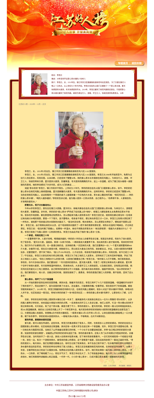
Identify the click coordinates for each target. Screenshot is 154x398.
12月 (38, 104)
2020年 (32, 104)
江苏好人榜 (23, 104)
